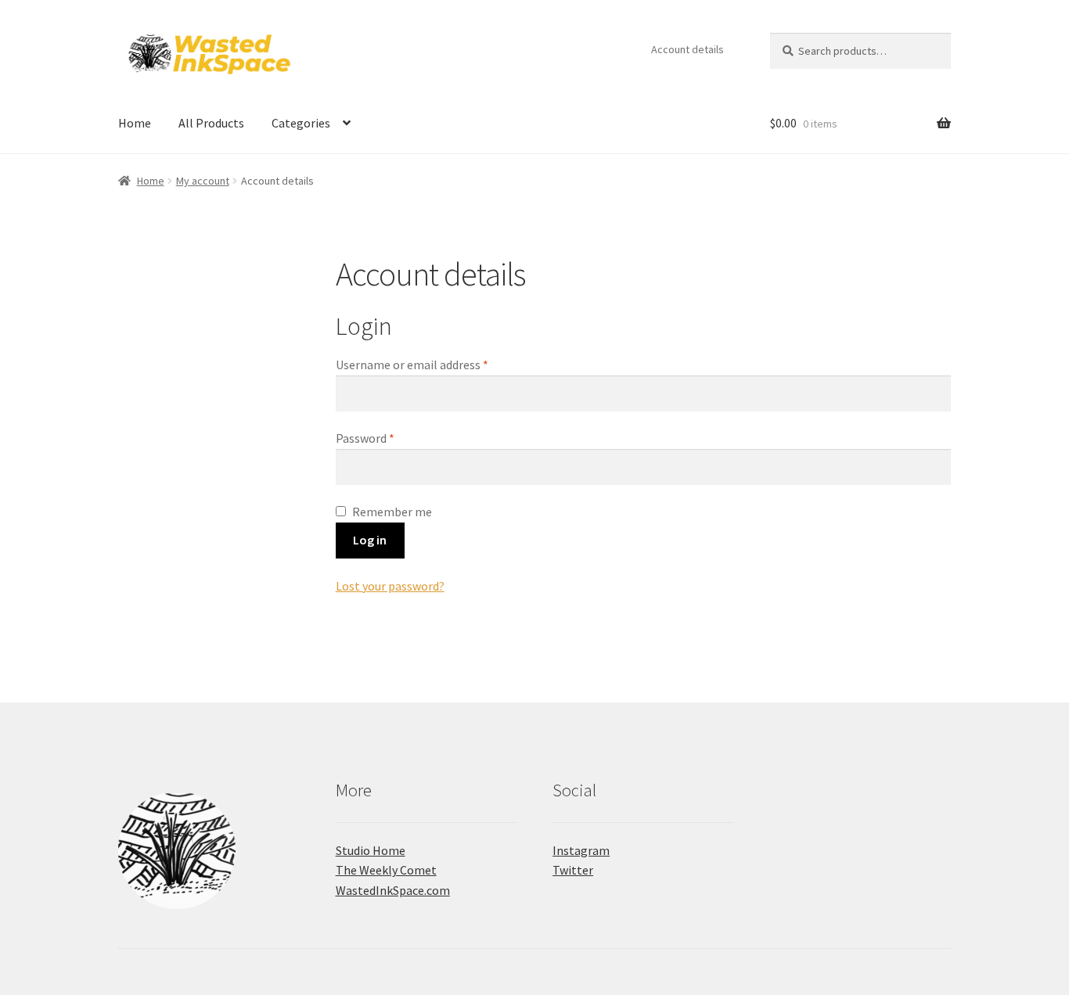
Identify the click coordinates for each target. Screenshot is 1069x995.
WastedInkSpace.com (393, 890)
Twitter (572, 870)
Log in (370, 540)
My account (202, 181)
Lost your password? (390, 586)
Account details (687, 49)
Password (388, 437)
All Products (211, 123)
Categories (301, 123)
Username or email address (435, 364)
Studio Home (370, 850)
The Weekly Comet (386, 870)
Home (134, 123)
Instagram (581, 850)
